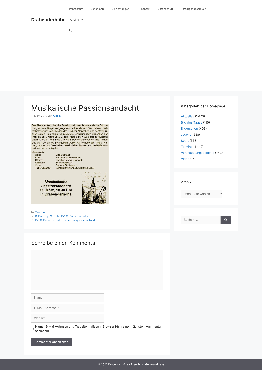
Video (185, 159)
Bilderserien (189, 128)
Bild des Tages (191, 122)
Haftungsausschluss (193, 9)
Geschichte (97, 9)
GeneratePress (154, 364)
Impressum (76, 9)
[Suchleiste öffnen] (70, 30)
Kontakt (145, 9)
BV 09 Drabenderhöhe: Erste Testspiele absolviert (65, 220)
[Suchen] (226, 220)
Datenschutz (165, 9)
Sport (185, 140)
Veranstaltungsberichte (197, 153)
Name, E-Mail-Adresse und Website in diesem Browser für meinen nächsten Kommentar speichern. (98, 329)
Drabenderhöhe (48, 19)
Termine (40, 212)
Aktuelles (187, 116)
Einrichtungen (120, 9)
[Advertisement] (131, 66)
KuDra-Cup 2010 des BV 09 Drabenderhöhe (61, 216)
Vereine (74, 19)
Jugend (186, 134)
